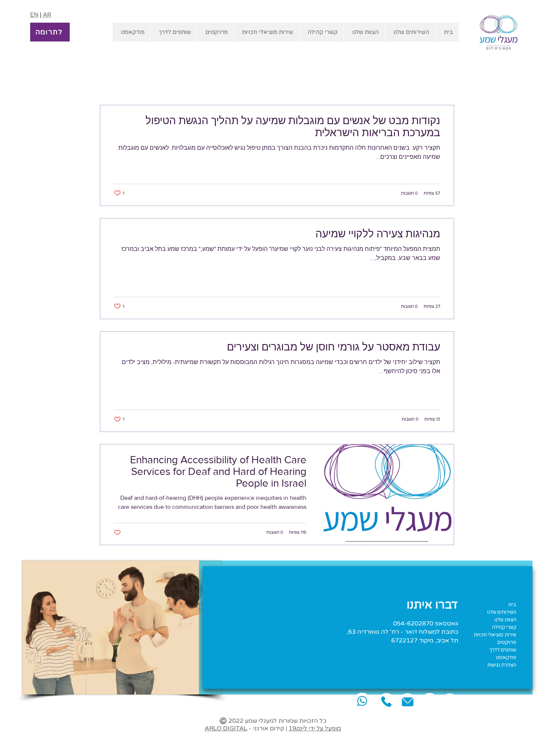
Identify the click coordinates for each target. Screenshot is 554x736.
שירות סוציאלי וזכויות (495, 635)
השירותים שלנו (501, 612)
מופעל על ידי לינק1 (315, 728)
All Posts (443, 82)
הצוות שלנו (505, 620)
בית (512, 605)
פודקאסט (506, 658)
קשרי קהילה (504, 627)
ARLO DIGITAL (226, 728)
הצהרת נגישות (501, 665)
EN (34, 14)
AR (47, 14)
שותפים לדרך (502, 650)
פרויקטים (506, 642)
